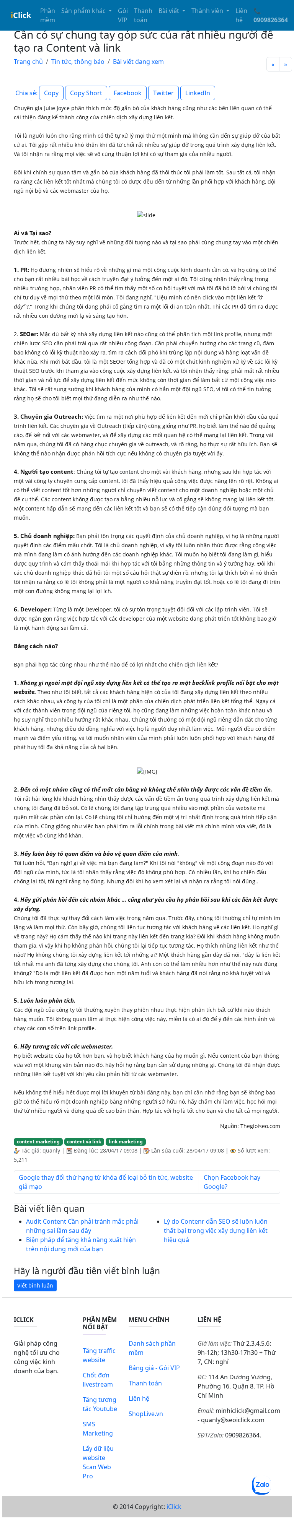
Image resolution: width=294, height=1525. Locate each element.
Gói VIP (123, 15)
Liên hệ (241, 15)
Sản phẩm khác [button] (84, 11)
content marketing (38, 1141)
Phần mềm (47, 15)
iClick (174, 1506)
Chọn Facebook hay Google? (232, 1182)
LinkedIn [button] (197, 93)
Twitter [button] (163, 93)
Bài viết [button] (169, 11)
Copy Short (86, 93)
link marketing (126, 1141)
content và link (84, 1141)
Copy (51, 93)
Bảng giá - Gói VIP (154, 1368)
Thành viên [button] (208, 11)
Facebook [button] (128, 93)
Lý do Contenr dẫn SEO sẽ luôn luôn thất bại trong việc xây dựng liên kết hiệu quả (216, 1230)
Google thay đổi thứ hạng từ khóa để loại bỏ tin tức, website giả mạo (106, 1182)
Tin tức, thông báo (78, 61)
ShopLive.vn (146, 1414)
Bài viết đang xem (138, 61)
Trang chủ (28, 61)
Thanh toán (143, 15)
